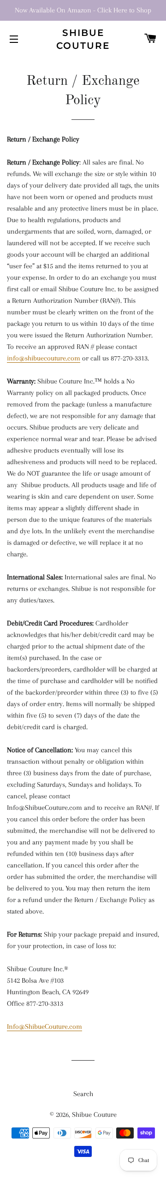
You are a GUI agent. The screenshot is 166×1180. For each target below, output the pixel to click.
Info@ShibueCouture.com (44, 1026)
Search (83, 1094)
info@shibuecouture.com (43, 358)
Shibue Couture (83, 39)
